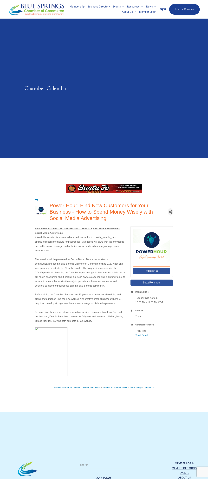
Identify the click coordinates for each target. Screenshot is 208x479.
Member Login (147, 12)
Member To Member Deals (115, 387)
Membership (77, 6)
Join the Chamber (184, 9)
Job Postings (135, 387)
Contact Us (149, 387)
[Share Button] (170, 212)
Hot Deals (96, 387)
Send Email (141, 335)
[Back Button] (36, 200)
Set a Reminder (152, 282)
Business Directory (98, 6)
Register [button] (150, 270)
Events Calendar (81, 387)
